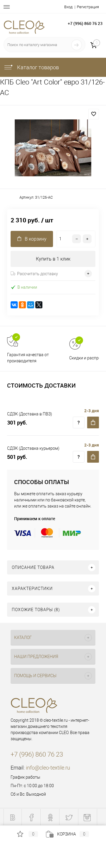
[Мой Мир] (30, 304)
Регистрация (88, 7)
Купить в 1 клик (53, 259)
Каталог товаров (37, 67)
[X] (38, 304)
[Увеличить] (53, 147)
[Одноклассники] (22, 304)
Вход (68, 7)
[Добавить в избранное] (93, 114)
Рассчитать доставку (37, 273)
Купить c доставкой (93, 422)
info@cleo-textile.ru (48, 768)
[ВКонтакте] (14, 304)
